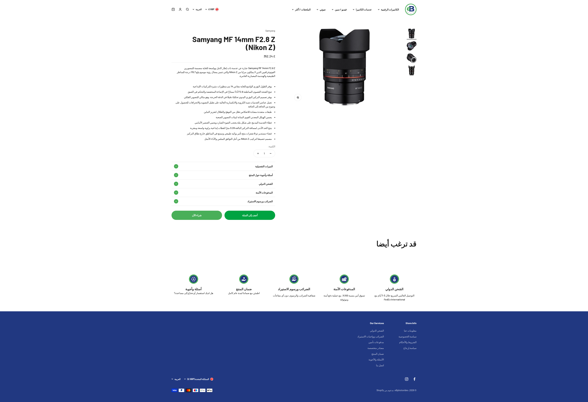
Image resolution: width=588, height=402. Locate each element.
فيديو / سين (341, 9)
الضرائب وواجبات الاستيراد (370, 336)
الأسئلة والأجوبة (376, 359)
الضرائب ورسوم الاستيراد (294, 289)
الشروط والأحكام (408, 342)
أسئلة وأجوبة (193, 289)
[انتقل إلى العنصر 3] (412, 58)
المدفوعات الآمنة (344, 289)
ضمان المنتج (244, 289)
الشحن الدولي (394, 289)
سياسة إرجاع (410, 347)
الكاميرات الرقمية (390, 9)
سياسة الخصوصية (408, 336)
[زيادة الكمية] (258, 153)
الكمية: (271, 146)
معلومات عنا (410, 330)
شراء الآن (197, 215)
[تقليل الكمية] (270, 153)
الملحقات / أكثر (303, 9)
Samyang (270, 30)
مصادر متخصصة (376, 347)
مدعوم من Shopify (385, 390)
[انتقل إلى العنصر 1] (412, 34)
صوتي (323, 9)
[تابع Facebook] (414, 379)
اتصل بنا (380, 365)
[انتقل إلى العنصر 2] (412, 46)
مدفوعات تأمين (376, 342)
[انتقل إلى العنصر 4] (412, 71)
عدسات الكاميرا (364, 9)
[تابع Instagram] (407, 379)
